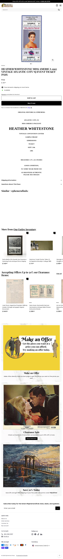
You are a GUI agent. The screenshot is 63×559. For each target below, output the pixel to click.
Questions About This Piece (10, 184)
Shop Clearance (31, 438)
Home (3, 65)
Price (3, 80)
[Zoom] (52, 59)
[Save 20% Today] (31, 465)
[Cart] (57, 5)
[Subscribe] (57, 508)
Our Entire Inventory (24, 229)
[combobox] (31, 10)
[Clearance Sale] (31, 407)
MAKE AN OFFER (45, 1)
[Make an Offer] (31, 347)
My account (5, 526)
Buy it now (31, 103)
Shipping (3, 94)
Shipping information (8, 180)
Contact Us (4, 523)
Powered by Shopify (22, 555)
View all (59, 274)
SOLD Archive (5, 521)
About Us (4, 518)
